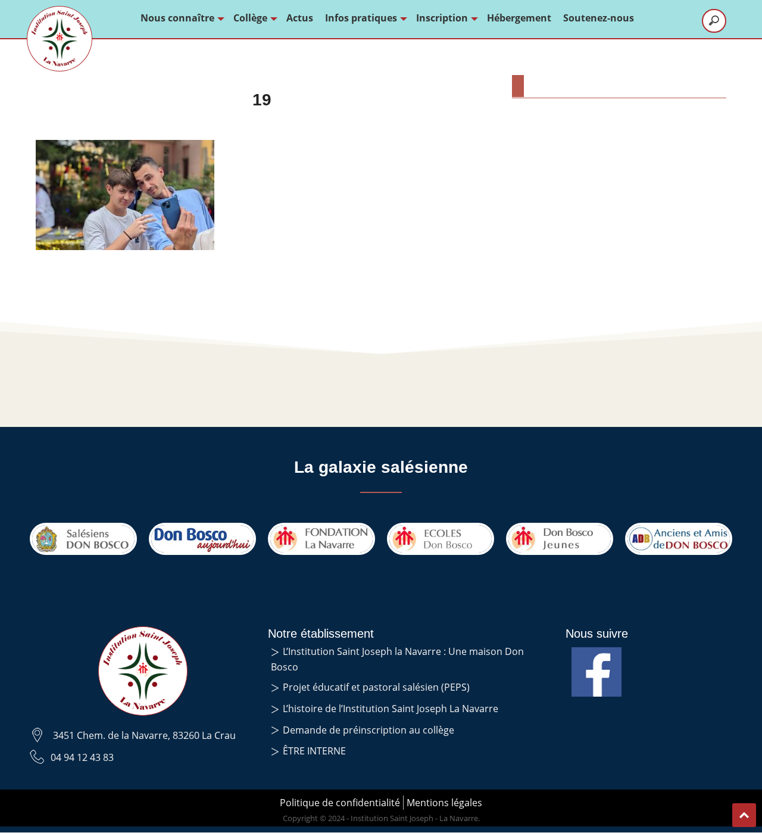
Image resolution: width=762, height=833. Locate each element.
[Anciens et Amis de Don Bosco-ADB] (678, 539)
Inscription (442, 17)
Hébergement (519, 17)
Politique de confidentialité (340, 802)
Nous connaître (177, 17)
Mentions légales (444, 802)
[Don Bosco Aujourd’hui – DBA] (202, 539)
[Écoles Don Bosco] (440, 539)
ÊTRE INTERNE (314, 750)
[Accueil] (59, 38)
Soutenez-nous (598, 17)
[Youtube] (597, 654)
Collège (250, 17)
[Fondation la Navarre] (321, 539)
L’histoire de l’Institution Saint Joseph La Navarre (390, 708)
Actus (299, 17)
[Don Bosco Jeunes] (559, 539)
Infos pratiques (361, 17)
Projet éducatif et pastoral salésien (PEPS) (376, 687)
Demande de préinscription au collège (368, 730)
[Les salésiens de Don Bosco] (83, 539)
